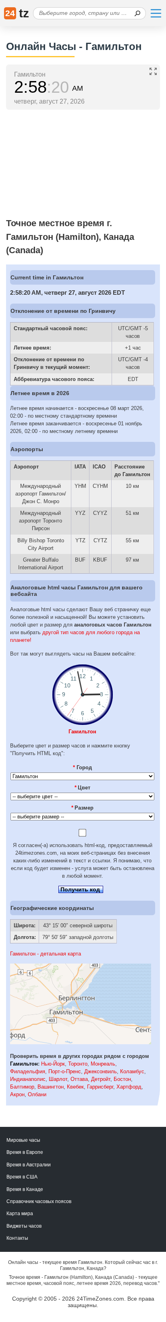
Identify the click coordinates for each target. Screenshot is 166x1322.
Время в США (21, 1177)
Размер (82, 808)
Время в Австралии (28, 1165)
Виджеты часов (24, 1226)
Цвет (83, 788)
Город (82, 767)
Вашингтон (50, 1087)
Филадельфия (27, 1071)
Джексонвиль (100, 1071)
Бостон (122, 1079)
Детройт (100, 1079)
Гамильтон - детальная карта (45, 954)
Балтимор (22, 1087)
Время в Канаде (24, 1189)
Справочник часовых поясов (38, 1201)
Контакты (17, 1238)
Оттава (79, 1079)
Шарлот (58, 1079)
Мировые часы (23, 1140)
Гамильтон (82, 732)
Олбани (37, 1094)
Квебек (75, 1087)
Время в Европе (24, 1152)
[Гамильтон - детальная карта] (80, 1042)
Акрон (17, 1094)
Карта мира (19, 1213)
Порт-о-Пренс (64, 1071)
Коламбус (132, 1071)
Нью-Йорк (53, 1064)
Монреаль (103, 1064)
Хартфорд (128, 1087)
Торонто (77, 1064)
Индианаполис (28, 1079)
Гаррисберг (100, 1087)
